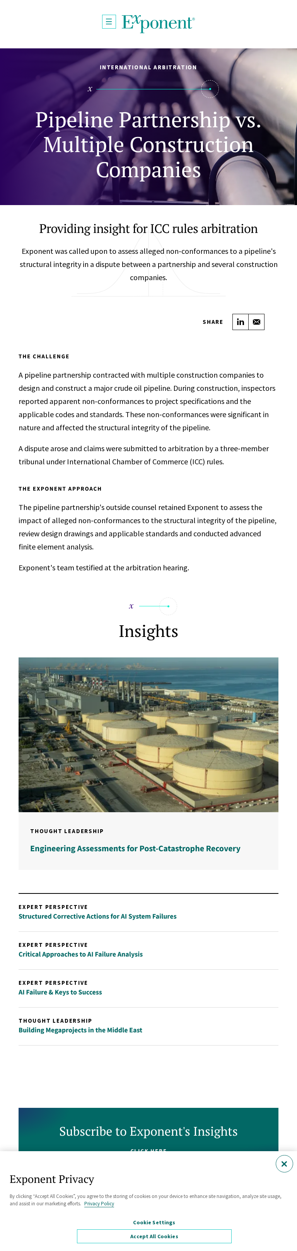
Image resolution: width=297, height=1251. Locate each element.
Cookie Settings (154, 1222)
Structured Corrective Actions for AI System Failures (98, 916)
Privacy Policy (99, 1203)
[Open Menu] (109, 22)
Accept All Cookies (154, 1236)
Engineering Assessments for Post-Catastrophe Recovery (135, 848)
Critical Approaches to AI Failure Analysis (81, 954)
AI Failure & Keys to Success (60, 991)
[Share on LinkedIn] (240, 322)
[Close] (284, 1163)
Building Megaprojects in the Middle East (80, 1029)
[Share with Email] (256, 322)
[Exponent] (158, 24)
